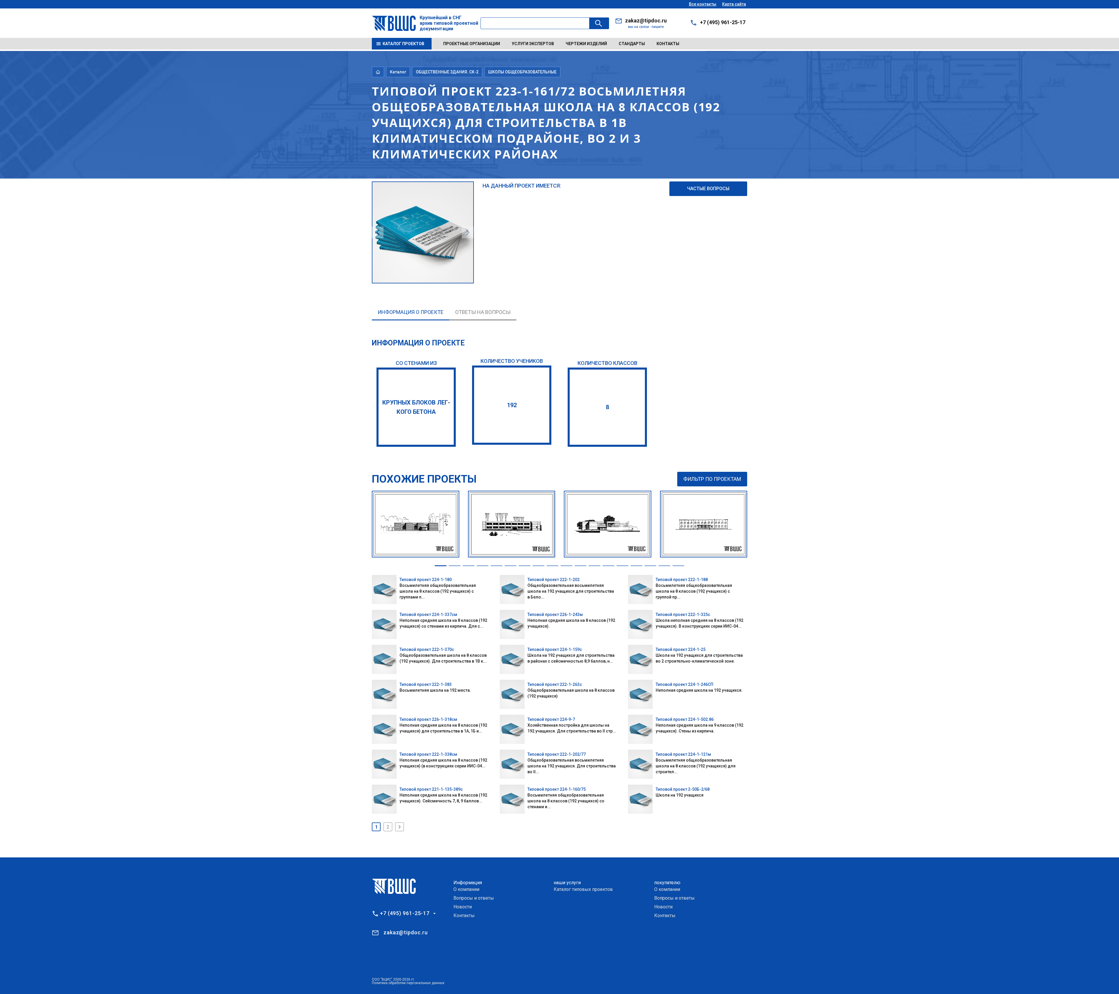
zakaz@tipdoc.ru (646, 20)
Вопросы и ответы (473, 898)
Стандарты (632, 44)
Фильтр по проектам (712, 479)
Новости (462, 907)
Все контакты (702, 4)
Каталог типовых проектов (583, 889)
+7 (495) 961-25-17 (722, 22)
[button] (440, 565)
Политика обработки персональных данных (408, 983)
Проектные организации (471, 44)
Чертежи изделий (586, 44)
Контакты (668, 44)
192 (512, 405)
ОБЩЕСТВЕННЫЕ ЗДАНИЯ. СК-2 (447, 72)
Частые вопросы (708, 188)
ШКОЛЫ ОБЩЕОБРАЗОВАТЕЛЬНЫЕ (522, 72)
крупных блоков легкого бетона (416, 407)
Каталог (398, 72)
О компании (466, 889)
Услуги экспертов (533, 44)
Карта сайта (734, 4)
